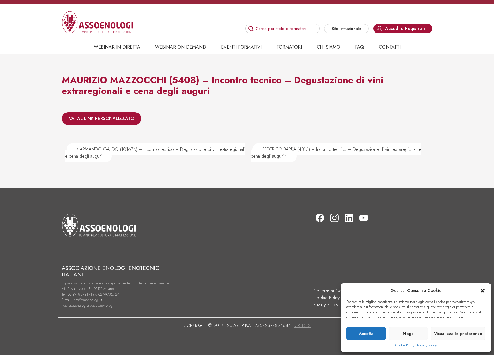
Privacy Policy (427, 345)
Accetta (366, 333)
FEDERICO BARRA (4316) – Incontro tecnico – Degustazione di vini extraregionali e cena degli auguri (336, 152)
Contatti (390, 47)
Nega (408, 333)
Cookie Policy (404, 345)
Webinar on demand (180, 47)
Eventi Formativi (241, 47)
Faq (359, 47)
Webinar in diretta (117, 47)
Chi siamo (328, 47)
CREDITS (302, 325)
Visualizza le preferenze (458, 333)
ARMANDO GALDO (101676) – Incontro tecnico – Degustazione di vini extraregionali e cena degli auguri (155, 152)
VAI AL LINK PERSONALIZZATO (101, 118)
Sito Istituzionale (346, 28)
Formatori (289, 47)
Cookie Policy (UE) (330, 297)
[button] (482, 290)
